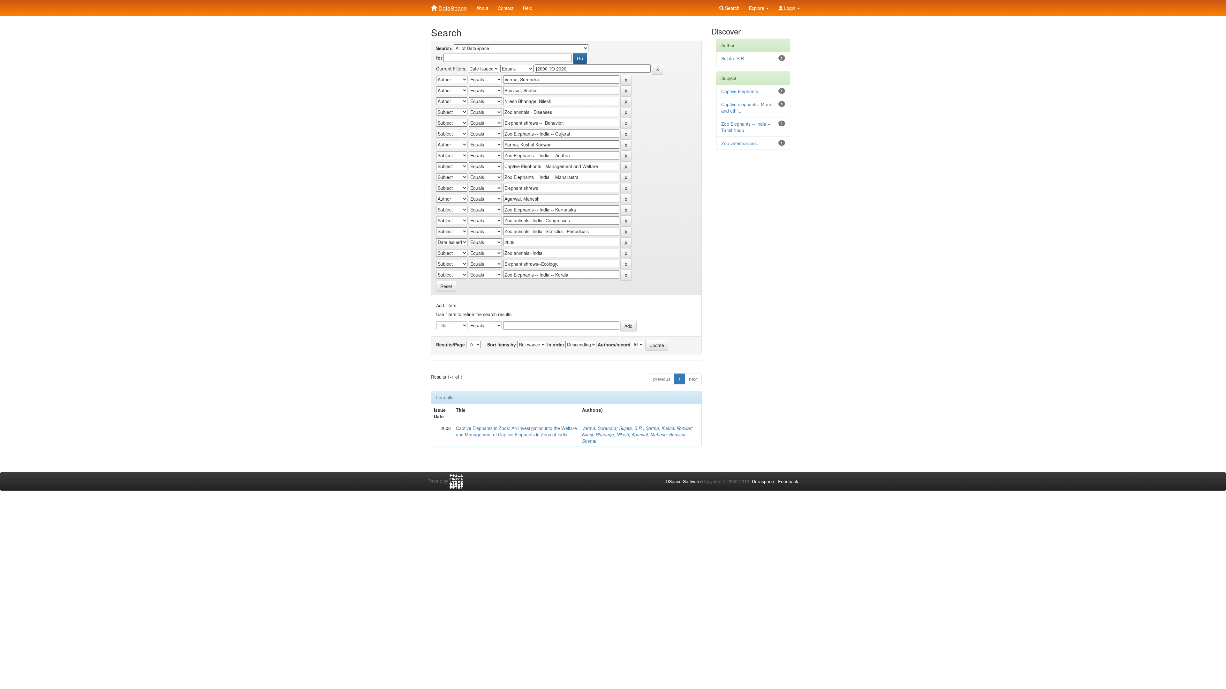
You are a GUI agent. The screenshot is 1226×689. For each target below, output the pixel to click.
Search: (444, 48)
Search (731, 8)
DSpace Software (683, 481)
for (439, 58)
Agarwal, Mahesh (649, 434)
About (482, 8)
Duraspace (763, 481)
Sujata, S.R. (631, 428)
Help (527, 8)
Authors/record (614, 344)
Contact (505, 8)
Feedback (788, 481)
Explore (757, 8)
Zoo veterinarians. (739, 143)
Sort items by (501, 344)
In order (555, 344)
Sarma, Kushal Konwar (669, 428)
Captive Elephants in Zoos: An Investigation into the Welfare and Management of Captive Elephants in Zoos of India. (516, 431)
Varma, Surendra (599, 428)
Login (790, 8)
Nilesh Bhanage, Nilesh (605, 434)
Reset (446, 286)
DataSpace (452, 7)
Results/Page (450, 344)
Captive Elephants (739, 91)
